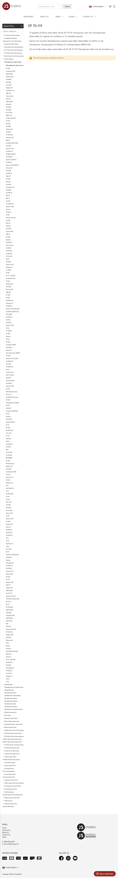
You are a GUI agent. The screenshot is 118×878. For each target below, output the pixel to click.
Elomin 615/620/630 (12, 165)
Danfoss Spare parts (10, 712)
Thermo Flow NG (11, 629)
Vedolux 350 (9, 582)
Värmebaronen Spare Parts (12, 62)
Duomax (8, 416)
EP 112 (8, 405)
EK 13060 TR (10, 204)
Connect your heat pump (11, 751)
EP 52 (7, 339)
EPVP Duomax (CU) (11, 391)
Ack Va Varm (9, 245)
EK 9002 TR (9, 361)
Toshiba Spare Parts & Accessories (14, 730)
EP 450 (8, 521)
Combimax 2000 (11, 345)
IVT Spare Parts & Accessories (13, 53)
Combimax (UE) (10, 71)
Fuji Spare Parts (9, 768)
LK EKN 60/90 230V (12, 143)
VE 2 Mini (9, 549)
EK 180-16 (9, 162)
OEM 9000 (9, 74)
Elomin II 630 (10, 206)
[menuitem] (28, 16)
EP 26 (7, 414)
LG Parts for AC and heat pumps (14, 745)
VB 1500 (8, 107)
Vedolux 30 (9, 588)
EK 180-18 (9, 193)
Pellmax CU (9, 466)
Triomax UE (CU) (11, 217)
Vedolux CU (9, 483)
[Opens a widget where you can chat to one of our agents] (105, 874)
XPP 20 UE (9, 621)
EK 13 (7, 541)
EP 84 (7, 215)
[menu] (59, 16)
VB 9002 (8, 184)
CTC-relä (8, 433)
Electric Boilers (8, 59)
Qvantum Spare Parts (10, 804)
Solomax (8, 648)
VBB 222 (8, 292)
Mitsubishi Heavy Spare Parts (13, 733)
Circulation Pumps (9, 762)
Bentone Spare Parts (10, 727)
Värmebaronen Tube (10, 704)
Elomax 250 (9, 289)
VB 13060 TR (10, 488)
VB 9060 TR (9, 300)
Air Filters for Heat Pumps (12, 35)
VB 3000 (8, 110)
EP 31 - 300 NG (10, 275)
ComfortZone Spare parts (11, 748)
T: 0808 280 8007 (8, 841)
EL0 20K (8, 82)
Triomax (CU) (10, 372)
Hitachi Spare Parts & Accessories (13, 795)
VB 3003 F (9, 347)
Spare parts (6, 830)
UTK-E (8, 441)
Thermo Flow (9, 96)
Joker (7, 546)
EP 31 (7, 552)
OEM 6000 (9, 101)
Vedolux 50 (9, 88)
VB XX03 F (9, 383)
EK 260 (8, 220)
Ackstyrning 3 (10, 463)
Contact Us (6, 835)
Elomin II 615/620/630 (13, 309)
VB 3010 (8, 171)
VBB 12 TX (9, 115)
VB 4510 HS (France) (12, 397)
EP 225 (8, 461)
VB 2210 (8, 505)
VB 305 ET (9, 671)
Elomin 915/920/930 (12, 554)
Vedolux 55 (9, 524)
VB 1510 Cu (9, 317)
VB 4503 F (9, 306)
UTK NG (8, 626)
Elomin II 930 (10, 386)
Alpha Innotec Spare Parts (12, 798)
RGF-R (8, 140)
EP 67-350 (9, 112)
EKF (7, 624)
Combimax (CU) (10, 278)
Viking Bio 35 (10, 563)
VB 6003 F (9, 530)
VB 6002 (8, 469)
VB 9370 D (9, 419)
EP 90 (7, 436)
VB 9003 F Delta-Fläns (12, 599)
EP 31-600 (9, 256)
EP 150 (8, 577)
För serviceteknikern (9, 771)
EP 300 (8, 237)
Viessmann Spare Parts (11, 780)
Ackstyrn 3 (9, 676)
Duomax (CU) (10, 137)
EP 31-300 (9, 452)
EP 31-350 (9, 510)
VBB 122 (8, 93)
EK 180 (8, 427)
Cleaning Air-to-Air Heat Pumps (12, 41)
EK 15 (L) (8, 601)
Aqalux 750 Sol (10, 422)
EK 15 (7, 259)
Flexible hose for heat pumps (11, 759)
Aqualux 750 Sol (11, 596)
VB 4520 (8, 190)
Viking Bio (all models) (12, 403)
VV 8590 (8, 270)
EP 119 (8, 579)
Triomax (8, 336)
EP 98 (7, 273)
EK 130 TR (9, 593)
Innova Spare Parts (9, 774)
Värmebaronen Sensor (10, 698)
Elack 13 (8, 657)
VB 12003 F (9, 157)
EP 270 (8, 121)
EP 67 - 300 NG (10, 659)
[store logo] (11, 6)
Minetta (8, 124)
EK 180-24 (9, 251)
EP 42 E (8, 342)
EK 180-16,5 (9, 135)
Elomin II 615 (9, 519)
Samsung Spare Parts (10, 789)
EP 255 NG (9, 632)
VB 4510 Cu (9, 535)
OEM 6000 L (10, 610)
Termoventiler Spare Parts (12, 754)
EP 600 (8, 295)
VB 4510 (8, 132)
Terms (4, 837)
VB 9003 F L (9, 151)
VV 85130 (9, 331)
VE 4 (7, 491)
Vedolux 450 (9, 635)
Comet (8, 499)
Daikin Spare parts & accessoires (14, 783)
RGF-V (8, 198)
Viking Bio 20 (10, 668)
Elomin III (8, 350)
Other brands (8, 801)
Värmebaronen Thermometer (12, 695)
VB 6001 (8, 408)
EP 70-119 (9, 458)
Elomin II (8, 99)
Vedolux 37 (9, 532)
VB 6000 (8, 612)
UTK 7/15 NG (10, 375)
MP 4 (7, 643)
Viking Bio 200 (10, 615)
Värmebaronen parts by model (15, 65)
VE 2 (7, 538)
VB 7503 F (9, 568)
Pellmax (8, 182)
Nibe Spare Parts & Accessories (13, 47)
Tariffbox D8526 (10, 154)
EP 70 (7, 516)
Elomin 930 (9, 513)
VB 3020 (8, 229)
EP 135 (8, 389)
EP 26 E (8, 474)
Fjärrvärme (7, 715)
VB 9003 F (9, 242)
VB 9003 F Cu (10, 90)
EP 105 (8, 400)
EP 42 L (8, 281)
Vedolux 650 (9, 77)
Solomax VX (9, 303)
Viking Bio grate (9, 690)
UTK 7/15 (9, 502)
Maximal (8, 438)
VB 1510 (8, 378)
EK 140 (8, 201)
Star (7, 485)
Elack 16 (8, 527)
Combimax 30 (10, 187)
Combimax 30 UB (11, 472)
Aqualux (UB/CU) (11, 159)
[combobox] (50, 6)
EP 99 (7, 496)
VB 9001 (8, 126)
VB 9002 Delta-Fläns (12, 651)
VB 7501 (8, 447)
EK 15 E (8, 320)
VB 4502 (8, 248)
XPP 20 (8, 195)
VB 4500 (8, 79)
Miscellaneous (8, 684)
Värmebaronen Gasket (10, 701)
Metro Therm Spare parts (11, 721)
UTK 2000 (9, 314)
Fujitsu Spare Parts (10, 765)
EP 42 (7, 369)
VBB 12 (8, 234)
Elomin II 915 (9, 264)
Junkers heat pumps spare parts (12, 739)
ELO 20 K (9, 85)
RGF (7, 450)
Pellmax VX (9, 267)
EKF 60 (8, 223)
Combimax (9, 253)
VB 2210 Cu (9, 444)
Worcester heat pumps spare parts (14, 736)
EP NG (8, 298)
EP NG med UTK (11, 118)
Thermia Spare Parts (10, 757)
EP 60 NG (9, 455)
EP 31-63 (8, 394)
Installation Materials (10, 38)
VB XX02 (8, 322)
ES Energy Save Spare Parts (12, 786)
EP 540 (8, 179)
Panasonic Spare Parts (10, 718)
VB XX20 (8, 146)
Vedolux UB (9, 284)
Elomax (8, 560)
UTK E (8, 679)
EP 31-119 (9, 673)
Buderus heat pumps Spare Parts (12, 742)
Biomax (8, 209)
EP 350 (8, 356)
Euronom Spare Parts (9, 777)
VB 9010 (8, 637)
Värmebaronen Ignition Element (13, 709)
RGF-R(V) (9, 654)
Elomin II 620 (10, 148)
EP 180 (8, 333)
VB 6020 (8, 104)
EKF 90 (8, 585)
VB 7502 (8, 508)
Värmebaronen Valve (10, 693)
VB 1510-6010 (10, 380)
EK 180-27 (9, 173)
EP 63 (7, 328)
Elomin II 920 (10, 325)
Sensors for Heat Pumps (11, 44)
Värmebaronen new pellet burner (13, 687)
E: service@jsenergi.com (10, 844)
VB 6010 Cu (9, 662)
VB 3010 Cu (9, 566)
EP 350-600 (9, 494)
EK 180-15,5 (9, 367)
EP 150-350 (9, 607)
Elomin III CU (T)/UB (12, 358)
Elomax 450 (9, 231)
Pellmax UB (9, 640)
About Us (5, 832)
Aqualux (8, 240)
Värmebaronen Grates (10, 706)
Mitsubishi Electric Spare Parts (13, 724)
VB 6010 (8, 665)
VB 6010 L (9, 557)
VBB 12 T (8, 176)
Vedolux (8, 226)
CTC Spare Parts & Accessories (13, 50)
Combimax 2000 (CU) (12, 311)
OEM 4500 (9, 590)
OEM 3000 (9, 618)
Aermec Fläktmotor (8, 806)
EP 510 (8, 68)
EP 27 (7, 425)
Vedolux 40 (9, 129)
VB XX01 (8, 262)
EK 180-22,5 (9, 430)
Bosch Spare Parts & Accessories (14, 56)
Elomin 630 (9, 574)
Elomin (8, 646)
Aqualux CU (9, 543)
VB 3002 (8, 287)
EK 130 (8, 480)
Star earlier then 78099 (13, 353)
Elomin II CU (9, 477)
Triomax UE (9, 168)
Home (4, 828)
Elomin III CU (9, 571)
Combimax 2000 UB (12, 411)
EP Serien (9, 212)
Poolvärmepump (9, 792)
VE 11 (7, 682)
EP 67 (7, 604)
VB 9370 (8, 364)
